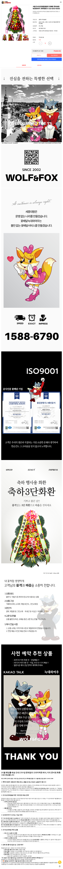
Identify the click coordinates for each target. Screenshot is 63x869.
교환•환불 (39, 65)
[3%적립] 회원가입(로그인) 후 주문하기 (46, 59)
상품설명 (24, 65)
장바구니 (39, 55)
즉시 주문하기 (54, 55)
